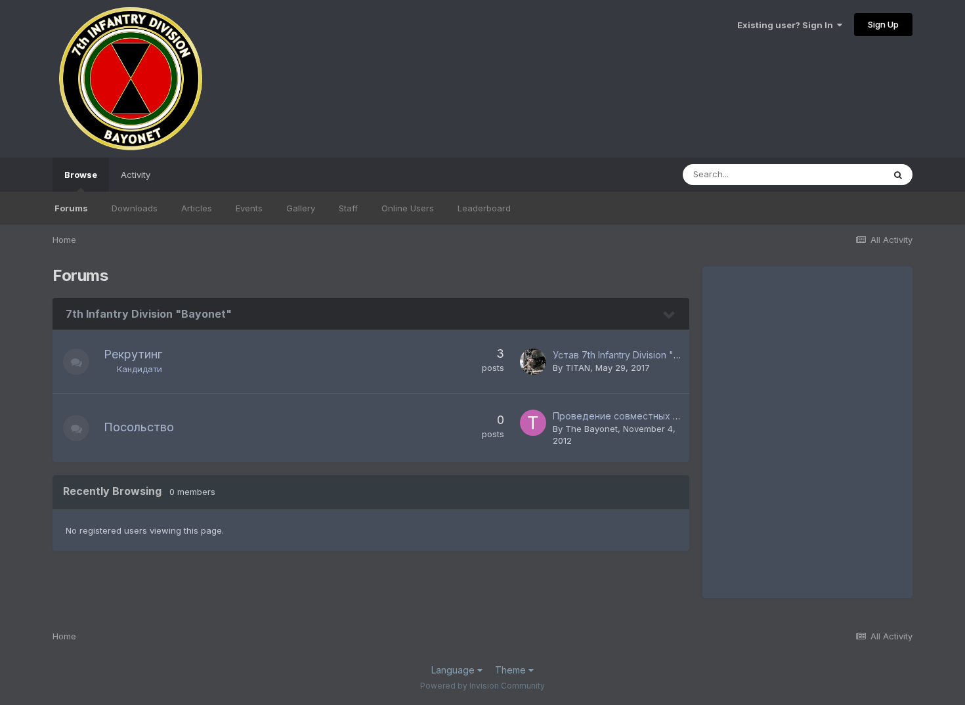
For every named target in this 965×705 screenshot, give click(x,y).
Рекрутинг (133, 354)
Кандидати (139, 369)
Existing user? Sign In (787, 25)
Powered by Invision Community (482, 686)
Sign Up (883, 24)
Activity (135, 174)
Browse (80, 174)
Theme (511, 669)
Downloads (135, 208)
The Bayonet (591, 428)
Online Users (407, 208)
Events (249, 208)
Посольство (139, 427)
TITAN (577, 367)
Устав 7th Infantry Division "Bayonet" (633, 354)
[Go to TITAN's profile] (533, 362)
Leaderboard (484, 208)
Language (454, 669)
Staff (348, 208)
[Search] (898, 174)
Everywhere (843, 174)
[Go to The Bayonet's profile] (533, 423)
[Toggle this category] (669, 315)
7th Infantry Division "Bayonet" (149, 313)
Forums (71, 208)
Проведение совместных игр (620, 415)
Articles (196, 208)
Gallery (300, 208)
